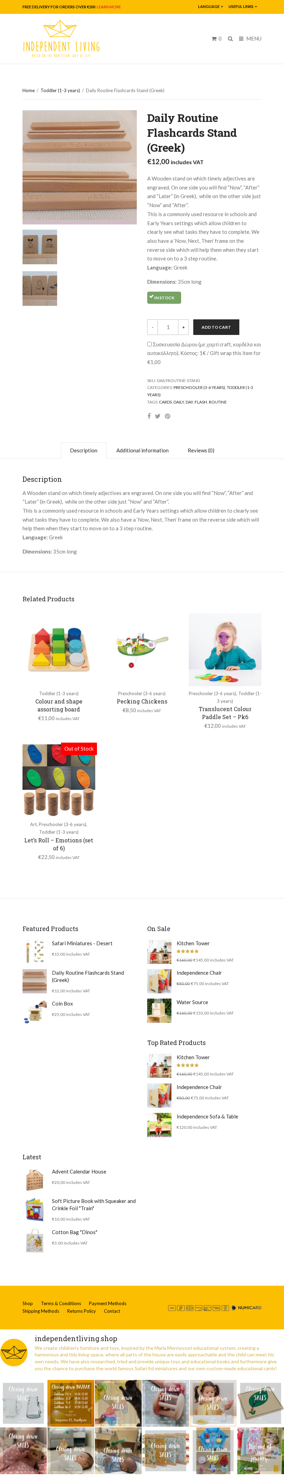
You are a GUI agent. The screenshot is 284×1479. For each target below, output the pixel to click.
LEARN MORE (108, 7)
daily (179, 402)
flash (201, 402)
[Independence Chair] (159, 981)
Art (33, 824)
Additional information (142, 450)
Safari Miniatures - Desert (82, 943)
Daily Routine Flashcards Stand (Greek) (88, 976)
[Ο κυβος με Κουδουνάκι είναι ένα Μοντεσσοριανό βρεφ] (23, 1450)
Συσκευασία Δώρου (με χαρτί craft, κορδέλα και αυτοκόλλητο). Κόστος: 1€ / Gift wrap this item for (204, 353)
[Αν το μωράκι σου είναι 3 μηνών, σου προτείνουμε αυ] (118, 1450)
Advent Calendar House (79, 1171)
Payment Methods (107, 1303)
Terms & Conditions (61, 1303)
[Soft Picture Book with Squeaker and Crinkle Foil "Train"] (35, 1209)
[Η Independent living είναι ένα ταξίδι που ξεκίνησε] (260, 1450)
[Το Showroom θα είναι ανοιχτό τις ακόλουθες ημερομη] (70, 1403)
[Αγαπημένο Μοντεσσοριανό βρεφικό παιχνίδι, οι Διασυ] (70, 1450)
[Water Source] (159, 1011)
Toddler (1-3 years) (60, 90)
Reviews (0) (201, 450)
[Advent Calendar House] (35, 1180)
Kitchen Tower (193, 943)
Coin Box (62, 1003)
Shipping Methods (41, 1311)
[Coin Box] (35, 1012)
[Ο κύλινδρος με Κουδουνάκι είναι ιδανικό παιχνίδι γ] (165, 1403)
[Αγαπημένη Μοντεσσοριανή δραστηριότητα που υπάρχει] (213, 1450)
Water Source (192, 1002)
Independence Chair (199, 972)
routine (218, 402)
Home (29, 90)
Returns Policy (81, 1311)
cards (165, 402)
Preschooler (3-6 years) (199, 387)
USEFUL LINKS (241, 6)
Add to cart (216, 327)
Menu (253, 38)
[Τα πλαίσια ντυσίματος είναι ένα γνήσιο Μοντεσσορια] (165, 1450)
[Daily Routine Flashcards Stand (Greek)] (35, 981)
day (189, 402)
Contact (112, 1311)
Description (83, 450)
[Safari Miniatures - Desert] (35, 952)
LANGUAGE (209, 6)
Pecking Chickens (142, 701)
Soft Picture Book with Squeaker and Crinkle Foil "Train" (94, 1204)
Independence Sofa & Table (207, 1116)
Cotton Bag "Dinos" (74, 1232)
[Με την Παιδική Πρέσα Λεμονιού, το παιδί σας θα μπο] (213, 1403)
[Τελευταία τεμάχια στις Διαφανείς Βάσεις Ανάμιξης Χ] (118, 1403)
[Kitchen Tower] (159, 952)
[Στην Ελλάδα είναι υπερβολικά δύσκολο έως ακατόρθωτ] (23, 1403)
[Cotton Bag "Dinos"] (35, 1241)
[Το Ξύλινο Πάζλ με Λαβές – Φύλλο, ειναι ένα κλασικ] (260, 1403)
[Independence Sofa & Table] (159, 1125)
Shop (28, 1303)
